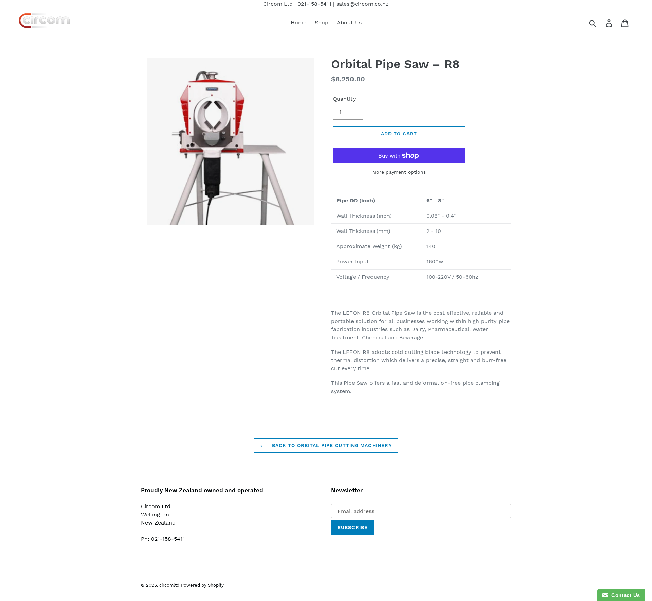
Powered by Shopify (202, 585)
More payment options (399, 172)
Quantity (344, 99)
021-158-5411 (314, 4)
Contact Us (624, 595)
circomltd (169, 585)
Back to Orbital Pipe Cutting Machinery (331, 445)
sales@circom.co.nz (362, 4)
